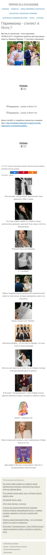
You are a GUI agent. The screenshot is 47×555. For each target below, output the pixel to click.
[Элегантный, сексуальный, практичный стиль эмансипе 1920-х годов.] (23, 193)
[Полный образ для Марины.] (23, 246)
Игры (32, 17)
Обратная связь (7, 552)
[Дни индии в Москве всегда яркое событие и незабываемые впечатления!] (23, 462)
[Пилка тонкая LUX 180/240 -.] (23, 318)
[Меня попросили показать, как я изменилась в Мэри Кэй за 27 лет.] (23, 437)
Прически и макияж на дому (15, 17)
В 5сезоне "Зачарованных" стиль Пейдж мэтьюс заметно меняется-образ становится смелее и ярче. (23, 529)
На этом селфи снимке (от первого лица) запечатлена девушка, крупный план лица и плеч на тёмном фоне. (21, 486)
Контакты (6, 546)
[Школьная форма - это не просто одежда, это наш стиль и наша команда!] (23, 340)
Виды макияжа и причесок (32, 8)
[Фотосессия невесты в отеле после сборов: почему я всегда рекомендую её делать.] (23, 365)
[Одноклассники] (32, 172)
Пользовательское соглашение (18, 546)
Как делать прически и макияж (23, 13)
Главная (5, 8)
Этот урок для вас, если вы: (14, 504)
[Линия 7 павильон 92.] (23, 415)
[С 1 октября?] (23, 268)
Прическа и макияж (23, 4)
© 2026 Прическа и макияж (10, 543)
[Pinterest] (23, 172)
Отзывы (40, 17)
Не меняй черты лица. (12, 500)
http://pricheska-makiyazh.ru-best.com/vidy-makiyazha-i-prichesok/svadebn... (21, 124)
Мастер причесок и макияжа (36, 166)
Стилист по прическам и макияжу (17, 166)
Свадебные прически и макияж (10, 169)
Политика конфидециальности (11, 549)
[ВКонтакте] (14, 172)
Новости (15, 8)
